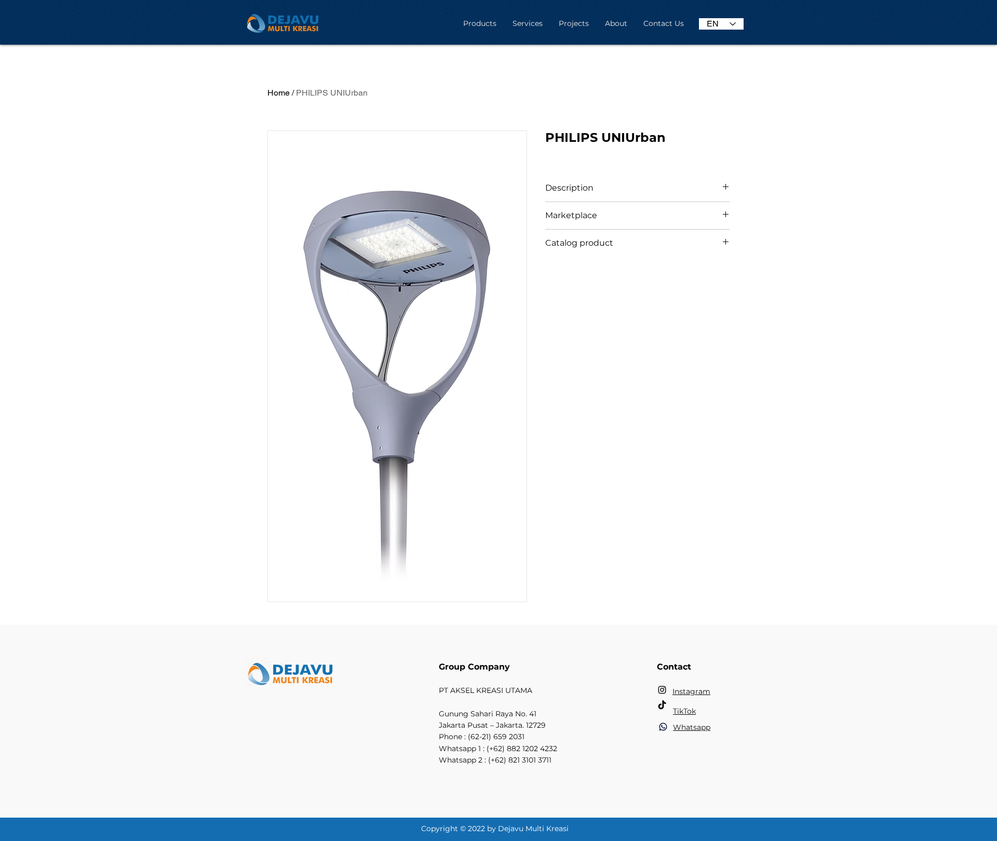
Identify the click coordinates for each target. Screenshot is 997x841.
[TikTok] (662, 705)
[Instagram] (662, 690)
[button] (479, 23)
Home (278, 93)
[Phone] (663, 727)
